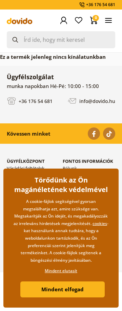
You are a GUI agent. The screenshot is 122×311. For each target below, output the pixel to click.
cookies (100, 223)
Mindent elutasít (61, 271)
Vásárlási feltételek (25, 168)
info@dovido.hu (96, 101)
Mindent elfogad (62, 289)
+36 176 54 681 (35, 101)
